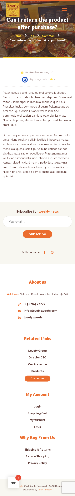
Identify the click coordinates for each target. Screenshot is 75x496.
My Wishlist (37, 420)
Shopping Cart (37, 413)
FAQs (37, 426)
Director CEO (37, 357)
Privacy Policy (37, 463)
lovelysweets (33, 317)
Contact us (37, 378)
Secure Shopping (37, 456)
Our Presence (37, 364)
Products (37, 371)
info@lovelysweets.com (40, 310)
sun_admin (41, 79)
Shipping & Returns (37, 449)
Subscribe (37, 234)
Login (38, 406)
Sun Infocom (45, 489)
